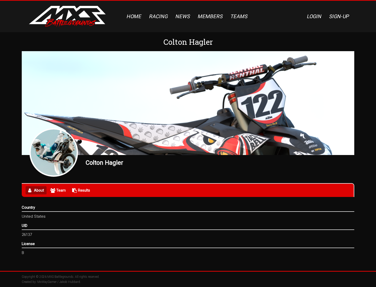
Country (28, 207)
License (28, 243)
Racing (159, 16)
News (183, 16)
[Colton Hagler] (53, 152)
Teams (239, 16)
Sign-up (339, 16)
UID (24, 225)
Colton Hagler (104, 162)
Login (314, 16)
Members (210, 16)
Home (134, 16)
